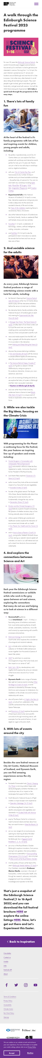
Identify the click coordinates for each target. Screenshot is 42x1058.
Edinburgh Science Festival (26, 62)
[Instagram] (26, 985)
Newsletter (7, 953)
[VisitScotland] (29, 1030)
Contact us (7, 957)
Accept (11, 1053)
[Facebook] (6, 985)
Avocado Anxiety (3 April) (18, 488)
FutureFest (11, 224)
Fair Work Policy (9, 1013)
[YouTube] (35, 985)
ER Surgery (23, 185)
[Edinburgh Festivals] (10, 4)
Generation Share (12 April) (19, 502)
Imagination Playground (19, 188)
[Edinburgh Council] (13, 1038)
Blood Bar (15, 185)
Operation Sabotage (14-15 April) (21, 803)
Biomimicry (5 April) (17, 711)
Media (6, 961)
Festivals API (8, 970)
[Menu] (36, 4)
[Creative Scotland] (29, 1038)
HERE (19, 911)
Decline (30, 1053)
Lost (9, 646)
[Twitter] (16, 985)
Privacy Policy (32, 1047)
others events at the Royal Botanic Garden (23, 859)
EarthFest (14, 233)
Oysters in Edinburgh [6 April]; (22, 385)
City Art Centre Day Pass (23, 172)
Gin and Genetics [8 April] (18, 354)
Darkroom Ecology (14, 637)
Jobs (5, 966)
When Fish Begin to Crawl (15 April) (23, 683)
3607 (10, 658)
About (6, 974)
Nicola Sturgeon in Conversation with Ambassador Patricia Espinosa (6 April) (20, 463)
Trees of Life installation (18, 208)
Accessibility (7, 1005)
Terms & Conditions (10, 997)
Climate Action (8, 1009)
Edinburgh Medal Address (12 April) (24, 865)
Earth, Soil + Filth (13, 667)
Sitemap (6, 1017)
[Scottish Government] (13, 1030)
